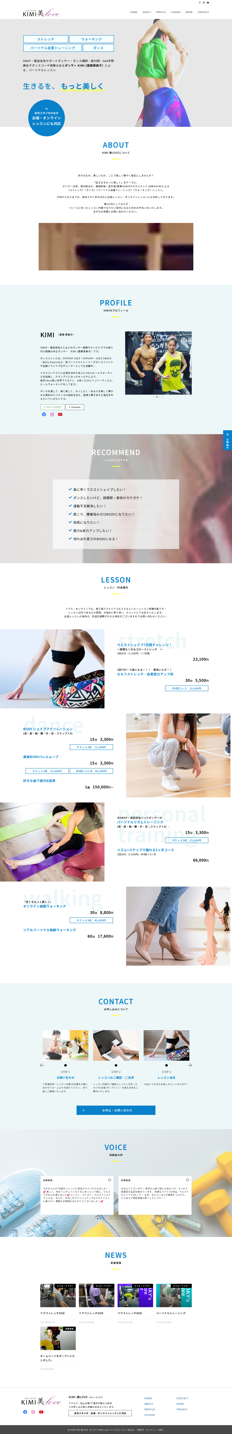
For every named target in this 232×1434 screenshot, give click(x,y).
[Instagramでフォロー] (204, 3)
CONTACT (182, 1398)
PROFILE (149, 1409)
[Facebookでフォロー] (200, 3)
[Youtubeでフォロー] (208, 3)
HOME (148, 1398)
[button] (154, 396)
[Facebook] (44, 414)
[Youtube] (60, 414)
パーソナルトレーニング (171, 1313)
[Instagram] (52, 414)
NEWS (180, 1403)
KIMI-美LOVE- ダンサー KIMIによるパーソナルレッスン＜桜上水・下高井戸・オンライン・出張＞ (120, 1430)
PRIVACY (182, 1409)
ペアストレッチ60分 (52, 1313)
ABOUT (148, 1403)
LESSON (149, 1414)
